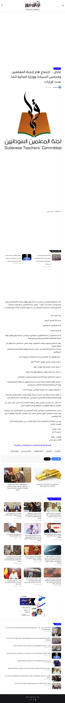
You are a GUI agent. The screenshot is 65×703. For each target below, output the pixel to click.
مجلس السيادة (25, 451)
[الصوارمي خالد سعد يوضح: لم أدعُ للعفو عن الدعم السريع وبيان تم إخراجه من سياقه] (32, 550)
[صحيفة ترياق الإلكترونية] (32, 5)
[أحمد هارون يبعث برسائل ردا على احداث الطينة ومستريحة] (12, 528)
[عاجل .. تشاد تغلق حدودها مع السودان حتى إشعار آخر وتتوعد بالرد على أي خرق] (12, 573)
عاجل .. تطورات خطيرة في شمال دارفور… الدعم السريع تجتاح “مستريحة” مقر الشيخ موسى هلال (32, 580)
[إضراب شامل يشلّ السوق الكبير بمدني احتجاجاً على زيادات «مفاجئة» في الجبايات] (56, 648)
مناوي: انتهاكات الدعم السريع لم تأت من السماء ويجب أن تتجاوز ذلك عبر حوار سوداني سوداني (13, 258)
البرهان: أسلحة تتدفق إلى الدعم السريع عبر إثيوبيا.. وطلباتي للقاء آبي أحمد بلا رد (12, 515)
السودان (48, 451)
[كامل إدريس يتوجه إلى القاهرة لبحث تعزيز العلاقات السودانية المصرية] (56, 663)
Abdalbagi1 (55, 87)
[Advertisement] (32, 25)
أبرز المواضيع (57, 68)
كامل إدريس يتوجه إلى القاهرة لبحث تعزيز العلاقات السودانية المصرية (34, 661)
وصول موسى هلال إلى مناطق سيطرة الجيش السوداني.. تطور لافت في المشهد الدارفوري (53, 515)
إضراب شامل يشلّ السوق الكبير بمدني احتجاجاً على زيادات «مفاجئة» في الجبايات (32, 645)
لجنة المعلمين (38, 451)
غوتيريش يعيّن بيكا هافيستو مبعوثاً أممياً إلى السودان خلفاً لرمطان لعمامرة (52, 536)
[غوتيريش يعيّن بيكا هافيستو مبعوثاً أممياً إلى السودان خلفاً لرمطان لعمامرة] (52, 528)
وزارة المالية (14, 451)
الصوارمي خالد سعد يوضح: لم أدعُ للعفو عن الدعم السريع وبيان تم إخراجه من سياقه (33, 558)
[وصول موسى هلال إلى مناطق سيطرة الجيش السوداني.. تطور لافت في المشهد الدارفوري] (52, 507)
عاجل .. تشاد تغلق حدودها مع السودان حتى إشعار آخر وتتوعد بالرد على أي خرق (13, 582)
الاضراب (57, 451)
